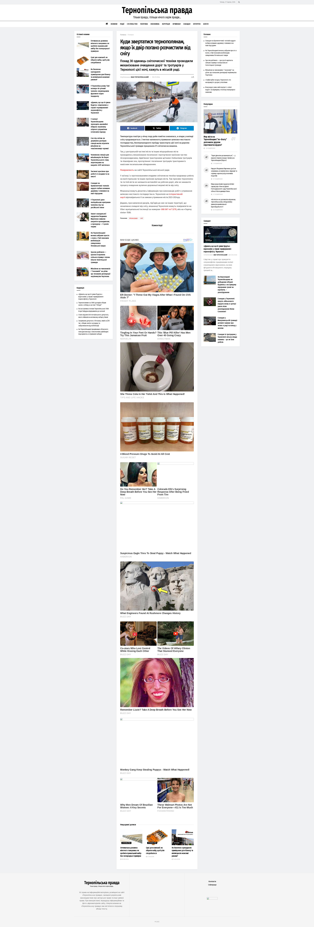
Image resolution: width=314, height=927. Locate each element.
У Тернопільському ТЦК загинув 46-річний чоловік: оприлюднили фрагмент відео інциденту (100, 91)
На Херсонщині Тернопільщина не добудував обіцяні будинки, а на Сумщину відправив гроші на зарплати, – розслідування (227, 284)
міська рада (133, 218)
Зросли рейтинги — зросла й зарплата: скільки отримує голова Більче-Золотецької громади (100, 257)
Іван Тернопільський (140, 77)
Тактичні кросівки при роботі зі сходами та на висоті (100, 174)
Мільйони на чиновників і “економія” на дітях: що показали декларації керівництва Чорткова (220, 72)
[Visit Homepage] (157, 13)
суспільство (126, 843)
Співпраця (212, 885)
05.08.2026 (125, 859)
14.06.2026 (176, 859)
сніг (141, 218)
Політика (144, 24)
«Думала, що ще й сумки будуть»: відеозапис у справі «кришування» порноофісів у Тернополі (100, 107)
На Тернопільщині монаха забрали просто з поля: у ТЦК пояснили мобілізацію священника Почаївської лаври (221, 53)
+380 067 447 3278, (168, 209)
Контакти (212, 881)
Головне (131, 35)
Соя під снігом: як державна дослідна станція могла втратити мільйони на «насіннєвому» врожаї (100, 143)
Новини (114, 24)
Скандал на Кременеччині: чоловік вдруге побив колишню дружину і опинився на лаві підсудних (100, 188)
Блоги (205, 24)
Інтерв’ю (197, 24)
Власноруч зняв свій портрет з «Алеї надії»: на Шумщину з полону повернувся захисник (220, 89)
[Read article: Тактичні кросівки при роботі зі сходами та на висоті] (83, 174)
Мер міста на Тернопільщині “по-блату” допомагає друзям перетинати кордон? (215, 140)
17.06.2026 (150, 856)
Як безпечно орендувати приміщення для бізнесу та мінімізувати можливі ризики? (100, 74)
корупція (209, 240)
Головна (123, 35)
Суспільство (132, 24)
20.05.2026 (233, 255)
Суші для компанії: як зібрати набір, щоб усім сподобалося (155, 850)
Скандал (186, 24)
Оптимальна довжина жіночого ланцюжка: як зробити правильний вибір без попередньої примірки (100, 46)
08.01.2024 (156, 77)
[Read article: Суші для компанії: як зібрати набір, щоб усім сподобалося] (157, 837)
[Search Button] (239, 2)
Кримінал (177, 24)
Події (122, 24)
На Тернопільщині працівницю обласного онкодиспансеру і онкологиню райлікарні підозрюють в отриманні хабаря (93, 331)
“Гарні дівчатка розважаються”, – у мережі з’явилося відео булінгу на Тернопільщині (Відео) (223, 158)
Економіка (154, 24)
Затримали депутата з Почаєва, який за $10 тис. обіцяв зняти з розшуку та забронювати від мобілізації (94, 323)
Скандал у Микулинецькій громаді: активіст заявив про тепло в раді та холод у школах (227, 323)
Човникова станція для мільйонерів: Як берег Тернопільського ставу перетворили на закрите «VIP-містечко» (100, 160)
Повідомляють (127, 170)
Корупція (166, 24)
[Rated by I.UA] (212, 899)
